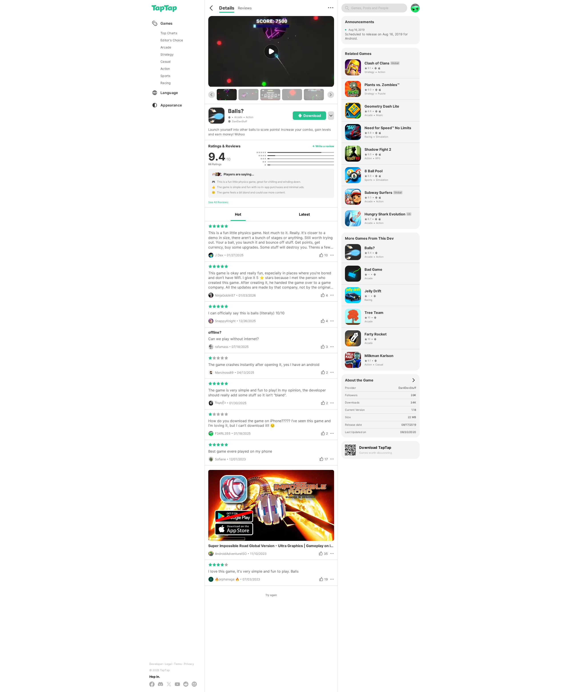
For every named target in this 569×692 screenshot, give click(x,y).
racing (165, 83)
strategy (167, 54)
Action (249, 117)
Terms (178, 664)
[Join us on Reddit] (185, 684)
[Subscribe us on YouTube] (177, 684)
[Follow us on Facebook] (152, 685)
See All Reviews (218, 202)
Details (226, 8)
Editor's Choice (171, 40)
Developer (156, 664)
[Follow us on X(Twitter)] (169, 685)
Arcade (238, 117)
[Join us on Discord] (160, 684)
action (165, 68)
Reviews (245, 8)
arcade (165, 47)
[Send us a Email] (194, 684)
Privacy (189, 664)
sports (165, 76)
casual (165, 61)
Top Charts (168, 33)
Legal (168, 664)
